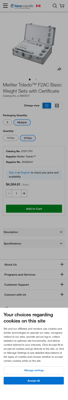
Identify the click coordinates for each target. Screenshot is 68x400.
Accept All (34, 380)
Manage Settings (34, 370)
